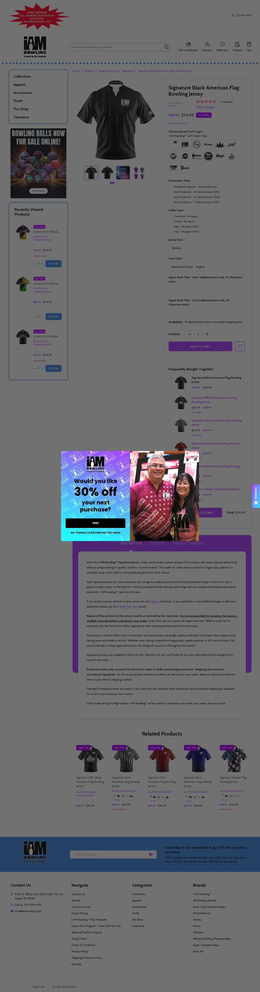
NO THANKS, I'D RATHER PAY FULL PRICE (95, 532)
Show (256, 496)
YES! (95, 523)
